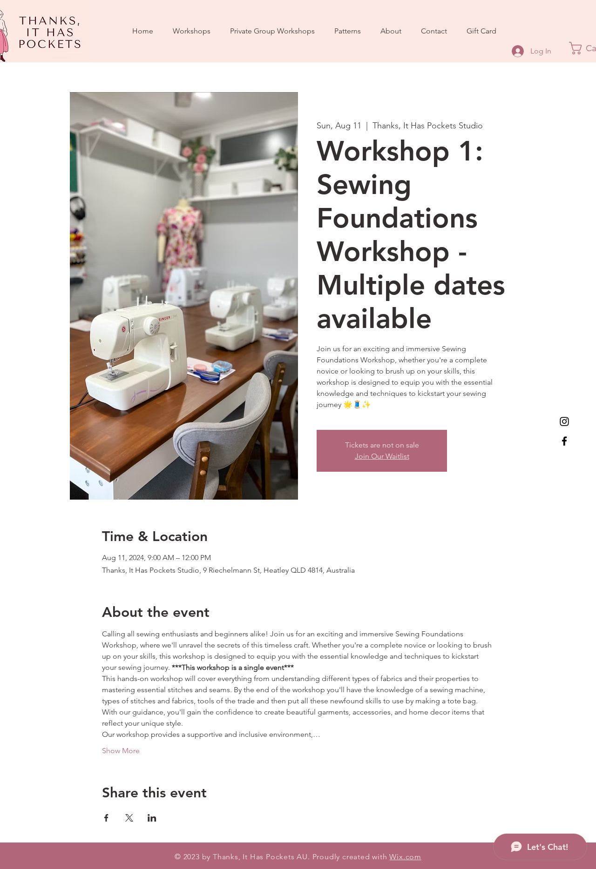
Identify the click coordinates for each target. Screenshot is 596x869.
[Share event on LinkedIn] (152, 818)
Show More (121, 750)
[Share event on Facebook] (106, 818)
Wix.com (405, 856)
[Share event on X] (129, 818)
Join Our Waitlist (382, 456)
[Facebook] (564, 441)
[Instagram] (564, 421)
